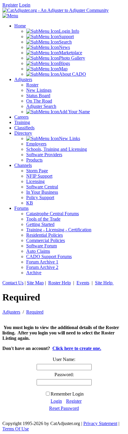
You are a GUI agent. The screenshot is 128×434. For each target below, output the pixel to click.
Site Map (35, 282)
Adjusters (11, 311)
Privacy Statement (100, 423)
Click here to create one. (76, 348)
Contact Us (13, 282)
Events (83, 282)
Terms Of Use (15, 428)
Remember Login (67, 393)
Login (24, 4)
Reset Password (64, 408)
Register (10, 4)
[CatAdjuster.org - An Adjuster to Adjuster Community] (55, 10)
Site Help (104, 282)
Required (34, 311)
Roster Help (59, 282)
